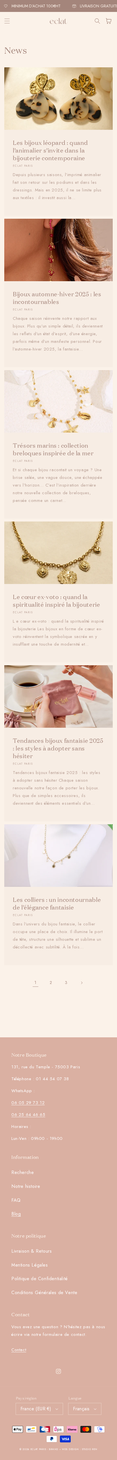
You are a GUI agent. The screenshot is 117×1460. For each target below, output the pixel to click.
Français (81, 1408)
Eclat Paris (38, 1449)
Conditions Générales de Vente (44, 1292)
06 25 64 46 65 (28, 1114)
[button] (7, 21)
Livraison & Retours (31, 1251)
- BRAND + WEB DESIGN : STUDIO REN (72, 1449)
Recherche (22, 1172)
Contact (18, 1350)
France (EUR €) (35, 1408)
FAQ (16, 1200)
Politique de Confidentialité (39, 1278)
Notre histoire (25, 1186)
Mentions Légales (29, 1265)
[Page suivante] (81, 983)
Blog (16, 1214)
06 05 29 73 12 (28, 1103)
